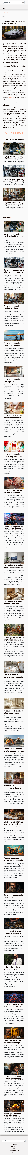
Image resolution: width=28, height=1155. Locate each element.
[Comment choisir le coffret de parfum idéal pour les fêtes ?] (14, 446)
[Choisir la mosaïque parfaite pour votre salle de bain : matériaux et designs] (14, 667)
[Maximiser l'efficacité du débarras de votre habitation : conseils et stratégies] (14, 703)
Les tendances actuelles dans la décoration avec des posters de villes (13, 567)
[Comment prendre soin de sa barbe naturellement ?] (14, 887)
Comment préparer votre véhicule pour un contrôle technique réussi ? (14, 180)
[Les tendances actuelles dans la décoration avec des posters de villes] (14, 557)
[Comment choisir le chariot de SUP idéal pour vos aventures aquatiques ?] (14, 335)
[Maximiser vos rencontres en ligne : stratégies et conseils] (14, 778)
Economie (14, 1144)
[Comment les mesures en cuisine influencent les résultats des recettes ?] (14, 408)
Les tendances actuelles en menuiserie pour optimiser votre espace (13, 603)
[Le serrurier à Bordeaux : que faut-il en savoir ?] (14, 923)
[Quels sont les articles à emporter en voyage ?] (14, 1032)
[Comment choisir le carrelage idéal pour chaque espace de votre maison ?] (14, 371)
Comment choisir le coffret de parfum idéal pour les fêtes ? (13, 456)
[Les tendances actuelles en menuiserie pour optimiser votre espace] (14, 594)
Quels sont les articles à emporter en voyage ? (13, 1041)
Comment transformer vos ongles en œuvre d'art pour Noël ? (13, 492)
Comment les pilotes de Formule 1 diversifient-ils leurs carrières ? (13, 528)
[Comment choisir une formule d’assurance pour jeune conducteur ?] (14, 1069)
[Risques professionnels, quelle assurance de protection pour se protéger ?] (14, 1106)
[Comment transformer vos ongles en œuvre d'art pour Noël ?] (14, 482)
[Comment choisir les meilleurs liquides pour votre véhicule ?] (14, 148)
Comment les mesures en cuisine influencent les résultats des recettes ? (14, 417)
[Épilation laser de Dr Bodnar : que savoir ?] (14, 959)
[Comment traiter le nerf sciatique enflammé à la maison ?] (14, 996)
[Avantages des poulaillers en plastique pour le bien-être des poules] (14, 630)
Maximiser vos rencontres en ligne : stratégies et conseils (12, 788)
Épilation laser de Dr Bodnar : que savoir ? (12, 968)
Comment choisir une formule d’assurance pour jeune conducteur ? (14, 1078)
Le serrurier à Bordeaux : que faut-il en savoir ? (13, 932)
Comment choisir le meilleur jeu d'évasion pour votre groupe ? (14, 203)
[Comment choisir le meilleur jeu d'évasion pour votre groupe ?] (14, 194)
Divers (8, 13)
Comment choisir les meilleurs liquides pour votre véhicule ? (14, 157)
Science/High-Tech (14, 1150)
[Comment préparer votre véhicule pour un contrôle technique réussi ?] (14, 171)
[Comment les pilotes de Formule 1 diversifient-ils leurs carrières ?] (14, 519)
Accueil (3, 13)
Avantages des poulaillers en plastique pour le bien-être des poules (14, 639)
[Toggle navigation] (3, 7)
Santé (14, 1148)
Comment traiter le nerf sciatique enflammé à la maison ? (13, 1006)
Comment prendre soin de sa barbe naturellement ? (13, 897)
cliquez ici (11, 97)
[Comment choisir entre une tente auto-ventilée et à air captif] (14, 741)
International (14, 1146)
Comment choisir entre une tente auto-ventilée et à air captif (13, 751)
